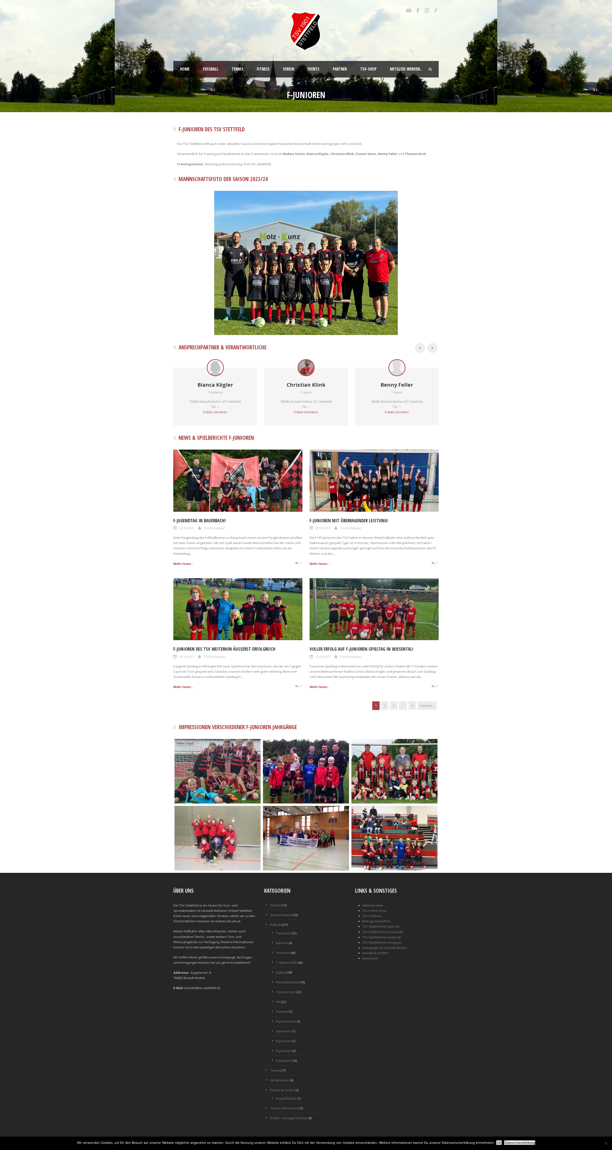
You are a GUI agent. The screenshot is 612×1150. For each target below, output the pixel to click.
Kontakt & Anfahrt (375, 953)
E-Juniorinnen (285, 992)
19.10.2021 (186, 657)
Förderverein (279, 1080)
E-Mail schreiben (215, 412)
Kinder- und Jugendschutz (288, 1118)
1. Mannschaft (286, 962)
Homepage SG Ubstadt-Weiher (384, 948)
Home (185, 69)
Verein (288, 69)
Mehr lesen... (183, 563)
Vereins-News (280, 915)
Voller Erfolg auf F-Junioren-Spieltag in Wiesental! (361, 649)
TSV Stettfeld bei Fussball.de (382, 932)
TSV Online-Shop (374, 910)
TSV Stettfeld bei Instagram (381, 942)
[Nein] (606, 1143)
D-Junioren (283, 1051)
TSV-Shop (368, 69)
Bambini (282, 943)
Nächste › (427, 706)
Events (313, 69)
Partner (340, 69)
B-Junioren (283, 1041)
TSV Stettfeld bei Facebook (381, 937)
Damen (281, 1011)
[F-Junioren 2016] (218, 771)
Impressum (370, 958)
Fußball (210, 69)
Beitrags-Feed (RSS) (376, 921)
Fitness (263, 69)
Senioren (283, 953)
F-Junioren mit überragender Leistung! (349, 520)
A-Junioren (283, 1031)
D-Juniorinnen (286, 1021)
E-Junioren (283, 1060)
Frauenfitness (286, 1098)
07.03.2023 (322, 528)
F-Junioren (283, 933)
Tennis (237, 69)
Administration (372, 905)
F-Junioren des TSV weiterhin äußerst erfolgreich (224, 649)
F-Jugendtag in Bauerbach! (199, 520)
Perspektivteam (287, 982)
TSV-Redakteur (214, 528)
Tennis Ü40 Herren (283, 1108)
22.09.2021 (322, 657)
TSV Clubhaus (372, 916)
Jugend (281, 972)
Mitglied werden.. (406, 69)
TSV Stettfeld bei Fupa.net (380, 926)
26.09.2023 (186, 528)
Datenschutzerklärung (520, 1142)
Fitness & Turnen (282, 1090)
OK (499, 1142)
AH (278, 1002)
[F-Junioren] (306, 771)
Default (275, 905)
